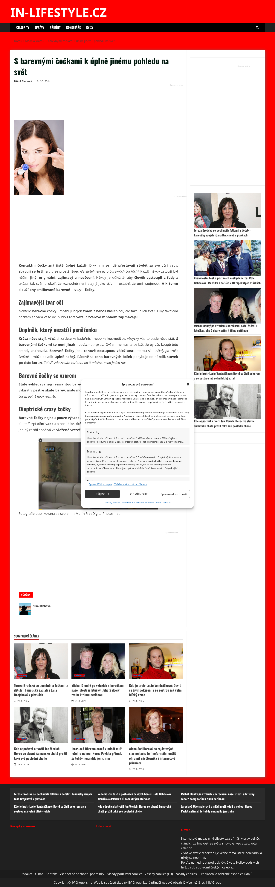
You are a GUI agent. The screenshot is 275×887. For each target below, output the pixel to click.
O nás (39, 874)
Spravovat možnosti (174, 494)
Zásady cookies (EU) (159, 874)
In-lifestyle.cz (58, 12)
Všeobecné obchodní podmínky (81, 874)
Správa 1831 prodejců (100, 484)
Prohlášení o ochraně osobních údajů (141, 502)
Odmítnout (138, 494)
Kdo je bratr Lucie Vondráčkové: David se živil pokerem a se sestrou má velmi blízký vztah (156, 661)
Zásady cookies (112, 502)
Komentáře (73, 27)
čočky (26, 594)
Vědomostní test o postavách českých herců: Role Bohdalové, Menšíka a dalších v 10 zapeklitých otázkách (227, 280)
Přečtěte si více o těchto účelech (130, 484)
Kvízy (89, 27)
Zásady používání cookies (124, 874)
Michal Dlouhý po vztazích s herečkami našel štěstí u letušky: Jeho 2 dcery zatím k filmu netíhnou (98, 661)
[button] (188, 384)
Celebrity (22, 27)
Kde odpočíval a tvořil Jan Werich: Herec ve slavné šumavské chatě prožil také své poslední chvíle (41, 725)
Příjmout (102, 494)
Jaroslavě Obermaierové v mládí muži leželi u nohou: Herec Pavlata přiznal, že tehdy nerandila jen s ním (98, 725)
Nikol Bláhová (23, 81)
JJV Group (214, 882)
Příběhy (55, 27)
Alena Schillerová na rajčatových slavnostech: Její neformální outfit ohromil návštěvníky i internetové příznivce (156, 725)
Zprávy (39, 27)
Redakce (27, 874)
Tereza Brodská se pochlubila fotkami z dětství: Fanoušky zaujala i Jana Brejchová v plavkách (41, 661)
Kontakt (166, 502)
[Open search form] (257, 27)
